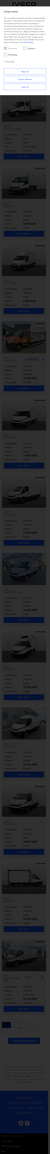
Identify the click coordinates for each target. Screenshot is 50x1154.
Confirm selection (25, 79)
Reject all (25, 71)
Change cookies (11, 11)
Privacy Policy (28, 42)
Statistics (31, 48)
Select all (25, 87)
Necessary (12, 48)
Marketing (12, 54)
